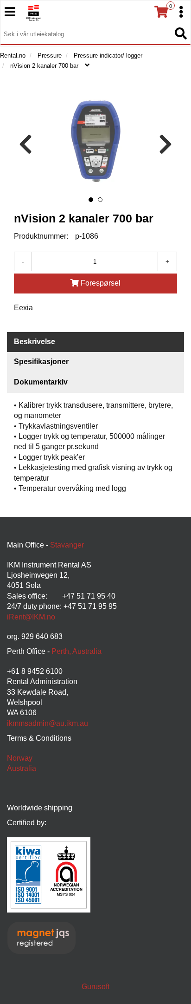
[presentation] (25, 144)
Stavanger (67, 545)
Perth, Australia (76, 651)
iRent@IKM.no (31, 617)
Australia (21, 768)
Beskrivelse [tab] (34, 342)
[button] (91, 199)
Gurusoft (95, 987)
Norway (19, 758)
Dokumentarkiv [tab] (41, 382)
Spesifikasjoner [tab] (41, 361)
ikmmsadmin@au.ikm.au (47, 723)
